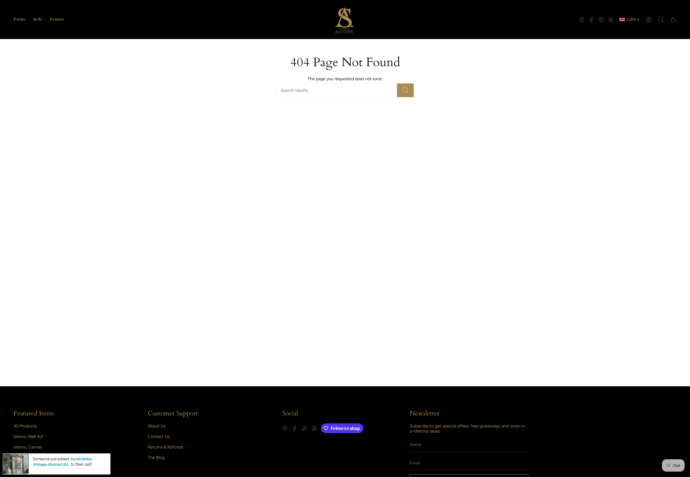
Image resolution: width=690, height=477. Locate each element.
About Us (156, 426)
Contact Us (159, 436)
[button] (19, 19)
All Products (25, 426)
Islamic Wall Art (28, 436)
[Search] (405, 90)
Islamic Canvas (27, 447)
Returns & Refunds (165, 447)
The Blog (156, 457)
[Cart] (673, 19)
